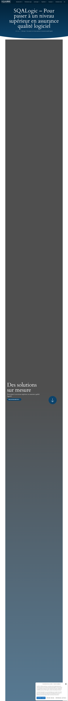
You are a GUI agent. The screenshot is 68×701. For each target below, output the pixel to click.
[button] (65, 684)
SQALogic (17, 31)
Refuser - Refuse (50, 697)
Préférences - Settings (61, 697)
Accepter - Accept (41, 697)
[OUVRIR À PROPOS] (52, 2)
